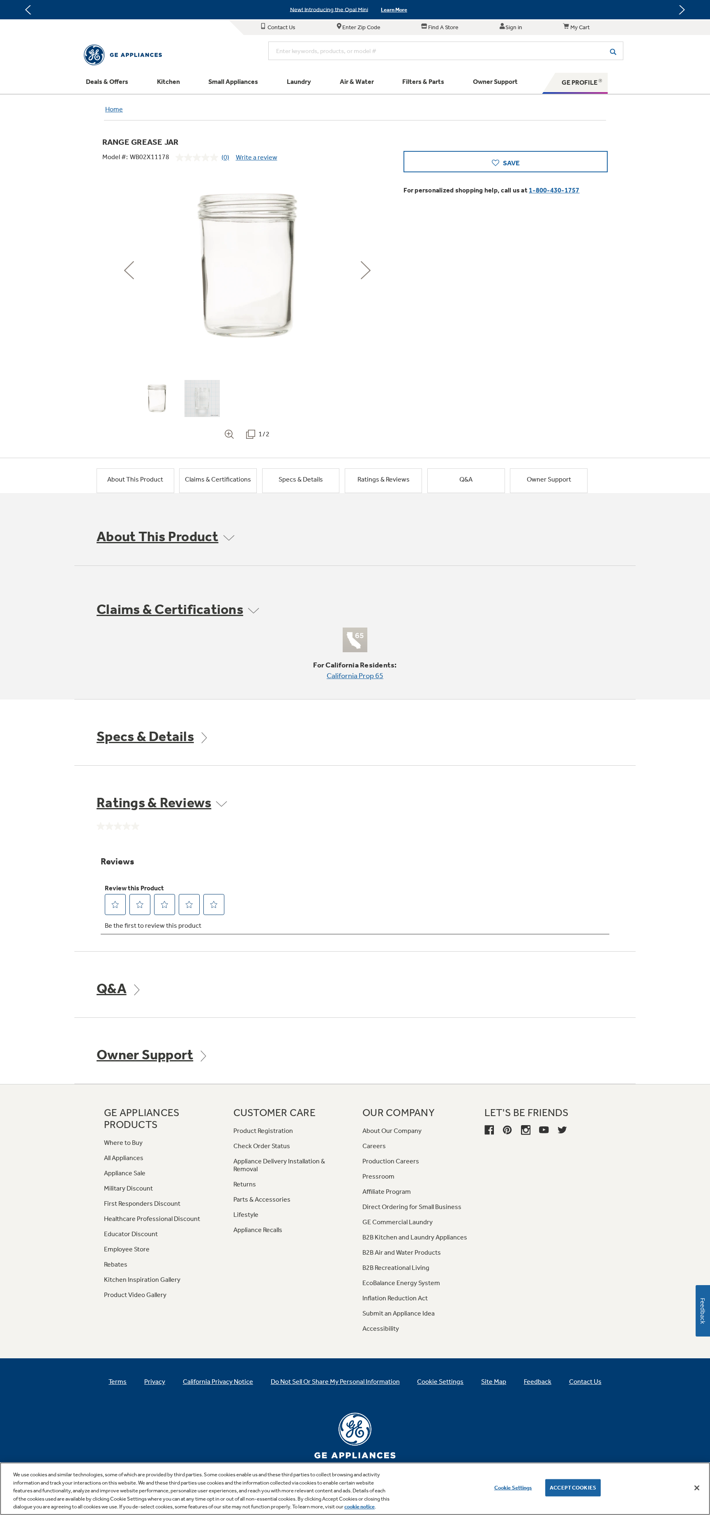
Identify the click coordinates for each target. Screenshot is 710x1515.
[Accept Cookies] (697, 1488)
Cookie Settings (513, 1488)
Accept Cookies (573, 1488)
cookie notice (359, 1506)
